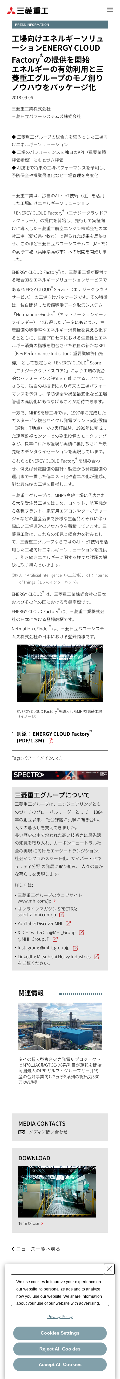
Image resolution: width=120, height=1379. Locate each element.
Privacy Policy (60, 1316)
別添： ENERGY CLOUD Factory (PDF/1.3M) (54, 737)
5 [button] (76, 994)
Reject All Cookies (60, 1348)
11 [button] (100, 994)
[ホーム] (27, 10)
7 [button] (84, 994)
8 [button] (88, 994)
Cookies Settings (60, 1333)
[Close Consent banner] (109, 1269)
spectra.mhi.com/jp (37, 914)
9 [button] (92, 994)
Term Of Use (28, 1223)
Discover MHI (49, 923)
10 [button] (96, 994)
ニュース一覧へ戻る (38, 1248)
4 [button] (72, 994)
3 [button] (68, 994)
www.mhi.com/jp (34, 901)
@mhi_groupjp (55, 947)
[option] (63, 1042)
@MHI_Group (62, 932)
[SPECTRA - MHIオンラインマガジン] (60, 772)
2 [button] (64, 994)
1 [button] (60, 994)
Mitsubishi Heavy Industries (64, 956)
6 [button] (80, 994)
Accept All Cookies (60, 1364)
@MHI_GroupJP (33, 939)
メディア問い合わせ (48, 1132)
